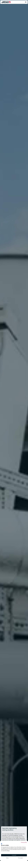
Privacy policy (24, 842)
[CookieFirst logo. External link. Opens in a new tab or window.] (1, 843)
